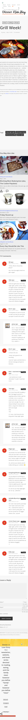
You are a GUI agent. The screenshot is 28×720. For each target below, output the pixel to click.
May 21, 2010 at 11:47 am (13, 263)
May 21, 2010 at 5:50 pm (16, 325)
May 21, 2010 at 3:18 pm (13, 390)
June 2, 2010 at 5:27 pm (13, 553)
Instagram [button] (6, 703)
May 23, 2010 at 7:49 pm (13, 522)
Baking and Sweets (4, 176)
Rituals (17, 22)
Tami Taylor (20, 134)
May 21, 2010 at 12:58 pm (13, 310)
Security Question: (5, 625)
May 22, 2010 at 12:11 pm (13, 501)
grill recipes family (20, 132)
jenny (4, 32)
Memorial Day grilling (11, 134)
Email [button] (5, 706)
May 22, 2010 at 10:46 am (13, 474)
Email (2, 607)
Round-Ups (15, 210)
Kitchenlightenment (8, 210)
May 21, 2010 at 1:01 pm (13, 350)
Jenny (4, 191)
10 (9, 157)
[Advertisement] (14, 113)
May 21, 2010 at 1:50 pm (13, 374)
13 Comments (17, 32)
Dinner (5, 22)
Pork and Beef (6, 242)
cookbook (6, 93)
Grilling (11, 22)
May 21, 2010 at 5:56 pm (16, 425)
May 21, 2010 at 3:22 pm (13, 450)
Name (2, 602)
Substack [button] (5, 699)
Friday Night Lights (13, 91)
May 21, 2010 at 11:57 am (13, 281)
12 (9, 222)
